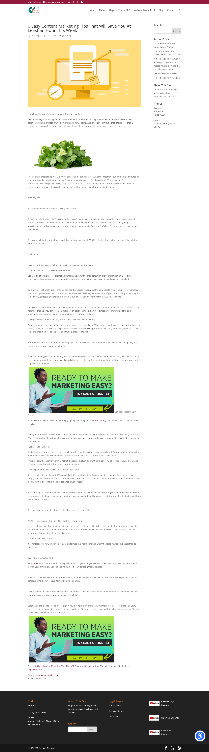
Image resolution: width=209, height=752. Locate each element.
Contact (171, 10)
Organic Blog (65, 35)
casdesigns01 (37, 35)
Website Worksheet (144, 10)
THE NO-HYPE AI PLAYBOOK (167, 73)
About (102, 10)
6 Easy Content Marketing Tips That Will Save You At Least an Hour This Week (74, 666)
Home (92, 10)
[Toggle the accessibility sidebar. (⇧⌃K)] (200, 736)
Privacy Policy (115, 705)
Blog (161, 10)
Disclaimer (114, 716)
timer (36, 563)
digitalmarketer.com (48, 675)
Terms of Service (117, 711)
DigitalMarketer (35, 669)
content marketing (97, 420)
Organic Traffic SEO (119, 10)
